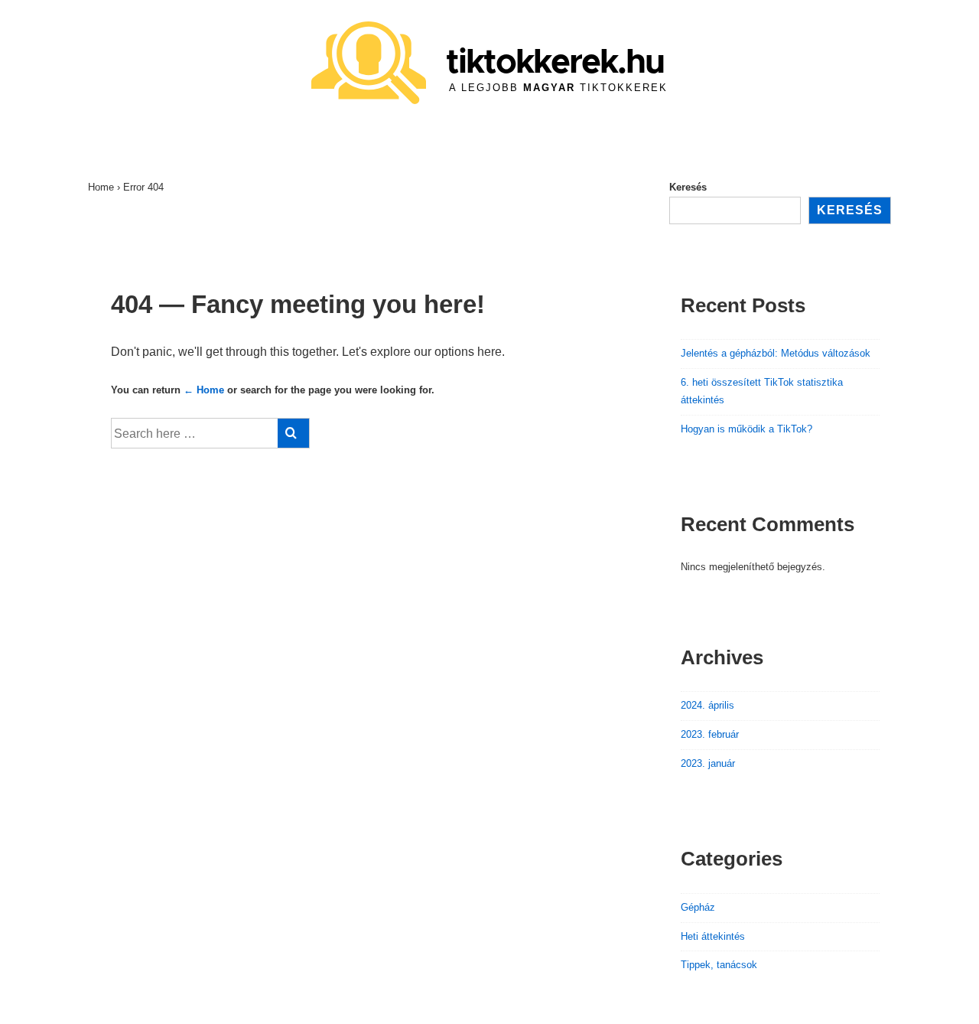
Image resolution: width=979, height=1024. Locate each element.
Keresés (688, 187)
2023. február (710, 734)
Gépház (698, 907)
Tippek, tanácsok (719, 964)
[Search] (293, 433)
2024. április (707, 705)
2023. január (708, 763)
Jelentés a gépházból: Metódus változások (775, 353)
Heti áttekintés (713, 936)
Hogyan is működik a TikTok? (746, 429)
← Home (204, 390)
